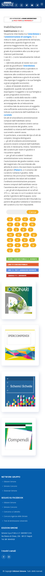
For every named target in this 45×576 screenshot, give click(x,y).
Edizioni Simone (10, 481)
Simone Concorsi (10, 486)
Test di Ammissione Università (15, 521)
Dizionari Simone (10, 491)
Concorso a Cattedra (12, 512)
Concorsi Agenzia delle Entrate (15, 516)
